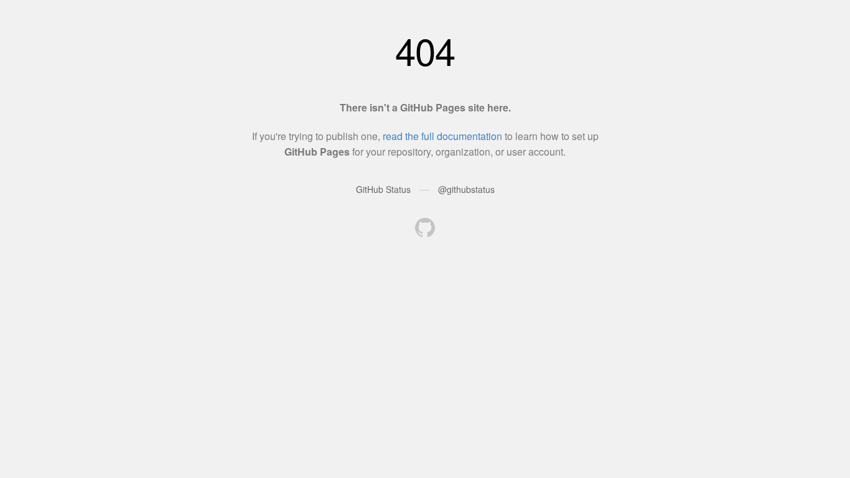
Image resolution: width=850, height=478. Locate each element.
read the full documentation (442, 136)
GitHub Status (383, 189)
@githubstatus (466, 189)
